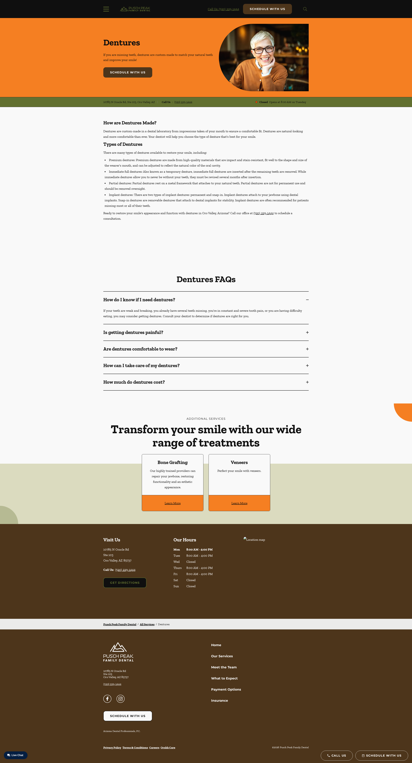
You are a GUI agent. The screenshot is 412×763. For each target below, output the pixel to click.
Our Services (222, 656)
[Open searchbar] (305, 9)
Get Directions (125, 583)
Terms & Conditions (135, 747)
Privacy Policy (112, 747)
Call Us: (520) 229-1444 (223, 9)
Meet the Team (224, 667)
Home (216, 645)
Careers (154, 747)
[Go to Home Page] (135, 9)
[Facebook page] (107, 699)
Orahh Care (168, 747)
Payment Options (226, 689)
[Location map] (276, 571)
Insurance (219, 700)
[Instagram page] (121, 699)
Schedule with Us (267, 9)
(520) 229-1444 (183, 102)
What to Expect (224, 678)
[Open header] (106, 9)
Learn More (173, 503)
